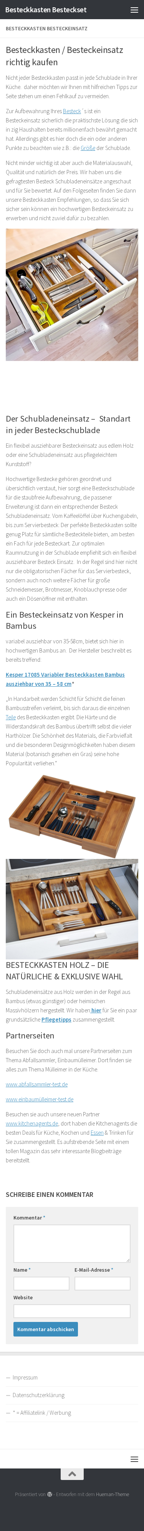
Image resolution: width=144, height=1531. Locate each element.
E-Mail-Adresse (93, 1269)
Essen (97, 1132)
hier (95, 1010)
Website (23, 1297)
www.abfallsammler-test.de (37, 1084)
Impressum (25, 1377)
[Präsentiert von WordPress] (49, 1494)
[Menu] (134, 9)
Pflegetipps (56, 1019)
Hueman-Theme (112, 1494)
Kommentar (29, 1217)
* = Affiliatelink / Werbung (42, 1412)
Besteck (72, 111)
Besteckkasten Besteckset (45, 9)
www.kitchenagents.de (32, 1123)
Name (22, 1269)
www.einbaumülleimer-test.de (39, 1099)
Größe (88, 148)
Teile (11, 717)
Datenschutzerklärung (39, 1395)
